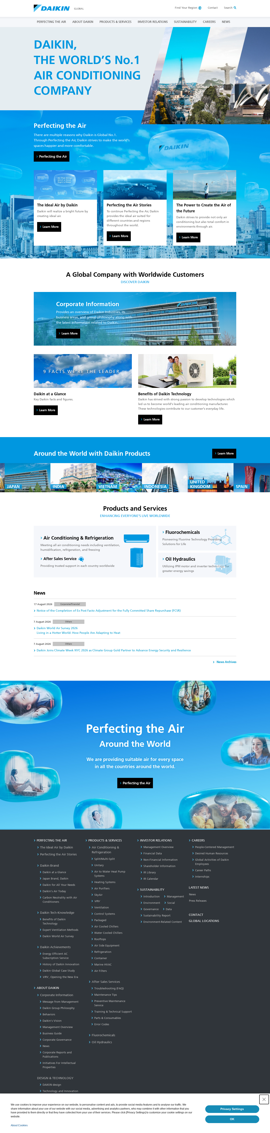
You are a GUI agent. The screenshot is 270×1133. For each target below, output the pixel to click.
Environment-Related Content (162, 921)
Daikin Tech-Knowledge (57, 913)
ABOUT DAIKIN (82, 22)
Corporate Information (56, 995)
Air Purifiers (101, 888)
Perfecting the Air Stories (58, 854)
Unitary (99, 865)
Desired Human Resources (211, 853)
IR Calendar (150, 878)
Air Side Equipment (106, 945)
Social (171, 902)
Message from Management (60, 1001)
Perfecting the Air (53, 156)
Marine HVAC (103, 964)
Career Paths (203, 870)
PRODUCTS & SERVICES (115, 22)
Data (169, 909)
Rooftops (100, 939)
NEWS (226, 22)
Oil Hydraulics (102, 1042)
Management (175, 896)
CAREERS (209, 22)
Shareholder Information (159, 866)
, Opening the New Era (60, 977)
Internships (202, 876)
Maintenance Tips (105, 994)
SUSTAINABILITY (185, 22)
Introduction (151, 896)
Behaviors (49, 1014)
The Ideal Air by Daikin (56, 847)
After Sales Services (106, 982)
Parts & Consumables (107, 1018)
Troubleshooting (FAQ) (109, 988)
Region (186, 7)
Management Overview (58, 1027)
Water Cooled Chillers (108, 932)
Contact (213, 7)
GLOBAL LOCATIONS (204, 921)
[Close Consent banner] (264, 1099)
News (46, 1046)
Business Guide (52, 1033)
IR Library (149, 872)
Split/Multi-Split (104, 858)
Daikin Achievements (55, 947)
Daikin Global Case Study (59, 970)
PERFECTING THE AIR (51, 22)
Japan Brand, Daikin (55, 878)
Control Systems (104, 913)
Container (100, 958)
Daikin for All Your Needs (59, 884)
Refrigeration (102, 951)
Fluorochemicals (103, 1035)
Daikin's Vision (52, 1020)
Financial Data (152, 853)
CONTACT (196, 915)
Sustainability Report (156, 915)
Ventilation (101, 907)
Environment (151, 902)
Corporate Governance (57, 1039)
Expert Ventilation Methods (60, 929)
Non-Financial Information (160, 859)
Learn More (51, 227)
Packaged (100, 920)
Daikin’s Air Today (54, 891)
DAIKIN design (52, 1084)
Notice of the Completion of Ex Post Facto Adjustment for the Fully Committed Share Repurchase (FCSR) (109, 610)
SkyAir (98, 894)
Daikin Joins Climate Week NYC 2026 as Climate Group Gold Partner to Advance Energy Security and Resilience (114, 650)
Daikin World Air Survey (58, 936)
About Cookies (19, 1125)
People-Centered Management (214, 847)
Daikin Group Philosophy (59, 1008)
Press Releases (198, 900)
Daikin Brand (49, 865)
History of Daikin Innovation (61, 964)
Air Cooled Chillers (106, 926)
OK (232, 1119)
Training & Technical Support (113, 1011)
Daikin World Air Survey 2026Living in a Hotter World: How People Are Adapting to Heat (78, 630)
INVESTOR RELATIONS (153, 22)
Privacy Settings (232, 1109)
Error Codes (101, 1024)
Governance (151, 909)
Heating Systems (104, 882)
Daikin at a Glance (54, 872)
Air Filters (100, 970)
